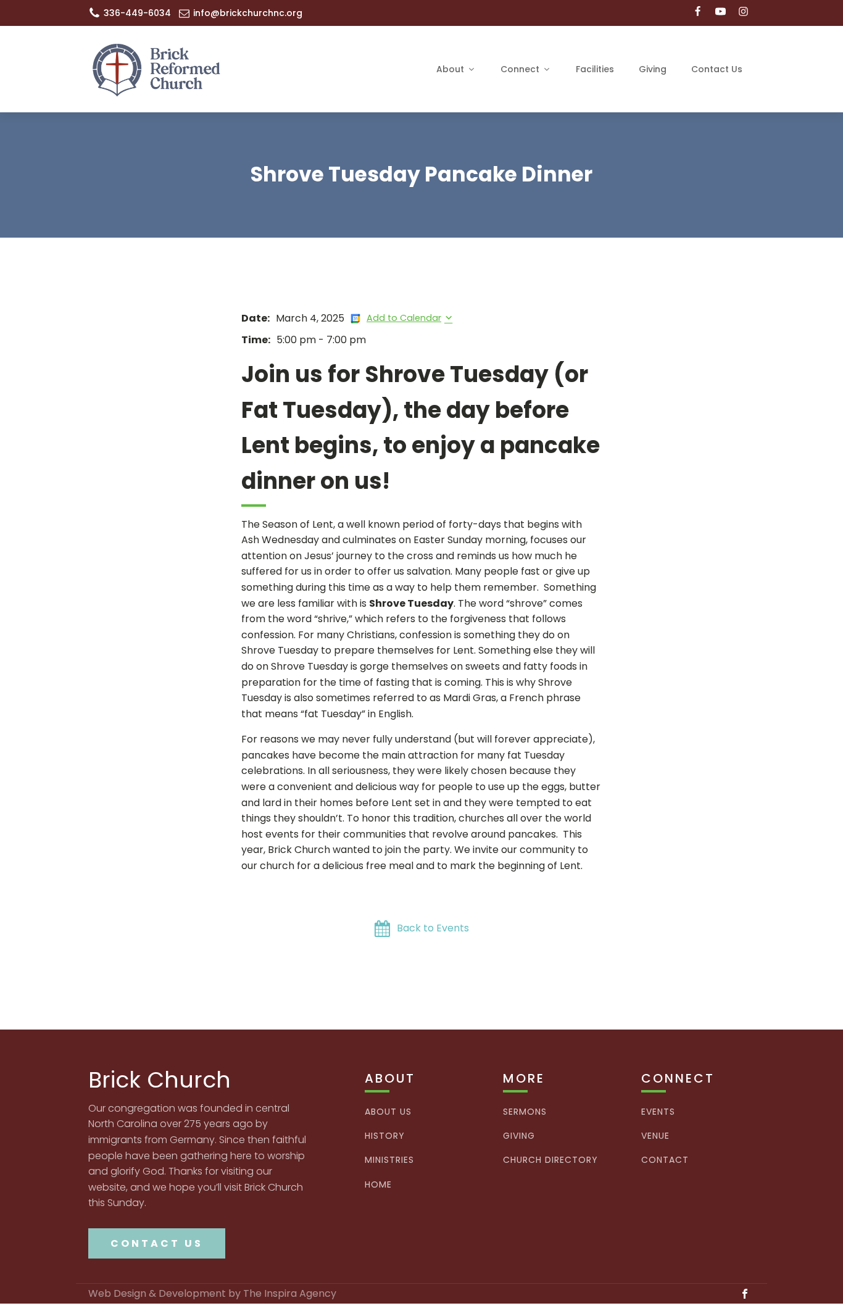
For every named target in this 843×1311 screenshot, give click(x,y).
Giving (653, 69)
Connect (519, 69)
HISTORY (385, 1136)
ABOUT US (388, 1112)
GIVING (519, 1136)
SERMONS (525, 1112)
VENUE (655, 1136)
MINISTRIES (389, 1160)
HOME (378, 1184)
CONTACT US (156, 1243)
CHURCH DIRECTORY (550, 1160)
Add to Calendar (404, 318)
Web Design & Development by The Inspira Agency (212, 1294)
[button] (421, 928)
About (450, 69)
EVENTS (658, 1112)
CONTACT (665, 1160)
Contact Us (716, 69)
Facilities (595, 69)
